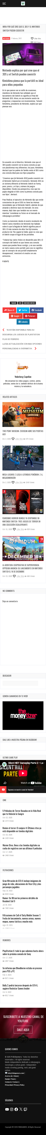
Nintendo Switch (29, 303)
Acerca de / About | (12, 1076)
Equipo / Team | (10, 1079)
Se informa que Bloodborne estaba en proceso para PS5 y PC (22, 969)
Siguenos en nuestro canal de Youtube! (20, 789)
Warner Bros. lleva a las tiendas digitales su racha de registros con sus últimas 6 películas (22, 847)
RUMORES (6, 940)
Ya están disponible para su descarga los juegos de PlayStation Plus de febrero (21, 334)
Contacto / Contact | (12, 1082)
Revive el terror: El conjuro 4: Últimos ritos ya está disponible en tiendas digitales (22, 829)
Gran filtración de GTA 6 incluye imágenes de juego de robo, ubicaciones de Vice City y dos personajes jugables (22, 884)
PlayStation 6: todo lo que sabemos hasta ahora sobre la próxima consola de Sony (23, 952)
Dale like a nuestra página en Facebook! (20, 739)
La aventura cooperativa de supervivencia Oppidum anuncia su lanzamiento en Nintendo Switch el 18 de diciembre (22, 568)
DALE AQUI (23, 1029)
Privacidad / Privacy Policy (14, 1085)
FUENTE (5, 261)
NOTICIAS (6, 38)
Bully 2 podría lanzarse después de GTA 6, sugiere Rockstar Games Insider (20, 987)
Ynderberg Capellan (23, 376)
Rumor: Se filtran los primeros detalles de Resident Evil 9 (20, 899)
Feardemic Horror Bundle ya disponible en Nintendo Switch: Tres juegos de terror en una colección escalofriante (21, 521)
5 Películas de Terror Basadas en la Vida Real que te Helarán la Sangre (22, 812)
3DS (20, 303)
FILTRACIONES (8, 870)
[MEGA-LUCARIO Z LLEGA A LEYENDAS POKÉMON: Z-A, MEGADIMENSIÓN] (23, 458)
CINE (4, 800)
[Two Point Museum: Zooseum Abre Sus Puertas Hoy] (23, 414)
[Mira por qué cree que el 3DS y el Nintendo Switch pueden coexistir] (23, 54)
